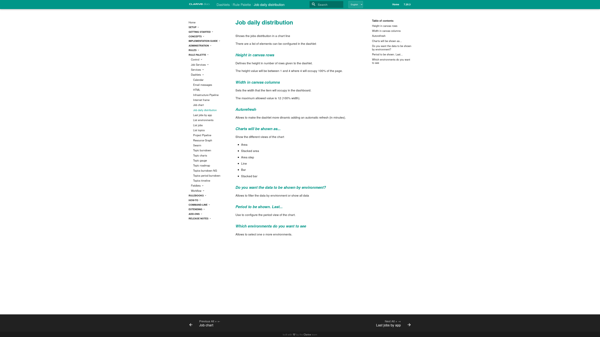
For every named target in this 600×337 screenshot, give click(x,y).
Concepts (195, 36)
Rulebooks (196, 195)
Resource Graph (202, 140)
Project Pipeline (202, 135)
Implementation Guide (203, 40)
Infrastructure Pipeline (206, 95)
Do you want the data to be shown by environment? (391, 47)
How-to (194, 200)
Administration (199, 45)
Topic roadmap (201, 165)
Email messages (202, 85)
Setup (193, 27)
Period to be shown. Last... (387, 54)
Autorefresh (378, 36)
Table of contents (382, 20)
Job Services (199, 64)
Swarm (197, 145)
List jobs (198, 125)
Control (195, 59)
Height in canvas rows (384, 26)
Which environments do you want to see (391, 61)
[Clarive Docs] (199, 5)
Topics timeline (201, 180)
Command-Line (198, 204)
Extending (196, 209)
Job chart (198, 105)
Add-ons (194, 213)
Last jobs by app (202, 115)
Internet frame (201, 100)
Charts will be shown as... (387, 41)
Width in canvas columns (386, 31)
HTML (196, 90)
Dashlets (196, 74)
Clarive (307, 334)
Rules (193, 50)
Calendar (198, 80)
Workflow (196, 191)
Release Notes (199, 218)
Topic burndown (202, 150)
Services (196, 69)
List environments (203, 120)
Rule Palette (198, 54)
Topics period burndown (206, 175)
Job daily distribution (205, 110)
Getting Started (200, 31)
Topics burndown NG (205, 170)
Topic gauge (200, 160)
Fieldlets (196, 185)
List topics (199, 130)
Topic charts (200, 155)
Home (192, 22)
